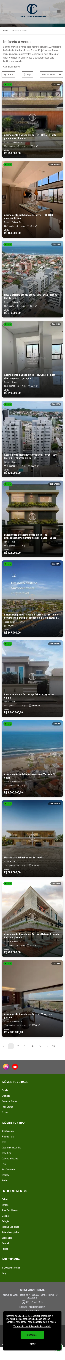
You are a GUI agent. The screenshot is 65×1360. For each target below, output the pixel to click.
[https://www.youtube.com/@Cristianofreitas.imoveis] (15, 1067)
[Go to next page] (3, 1052)
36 (54, 1046)
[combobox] (41, 74)
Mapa (29, 74)
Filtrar (11, 74)
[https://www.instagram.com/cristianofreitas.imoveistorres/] (6, 1067)
